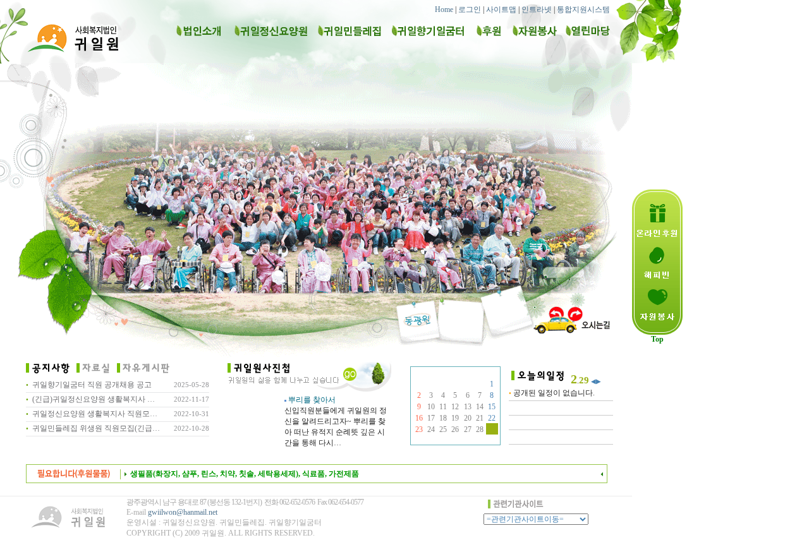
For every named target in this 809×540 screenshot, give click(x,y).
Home (444, 9)
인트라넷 (536, 9)
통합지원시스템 (583, 9)
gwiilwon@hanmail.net (182, 512)
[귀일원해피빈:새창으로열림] (657, 283)
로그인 (469, 9)
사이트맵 (501, 9)
